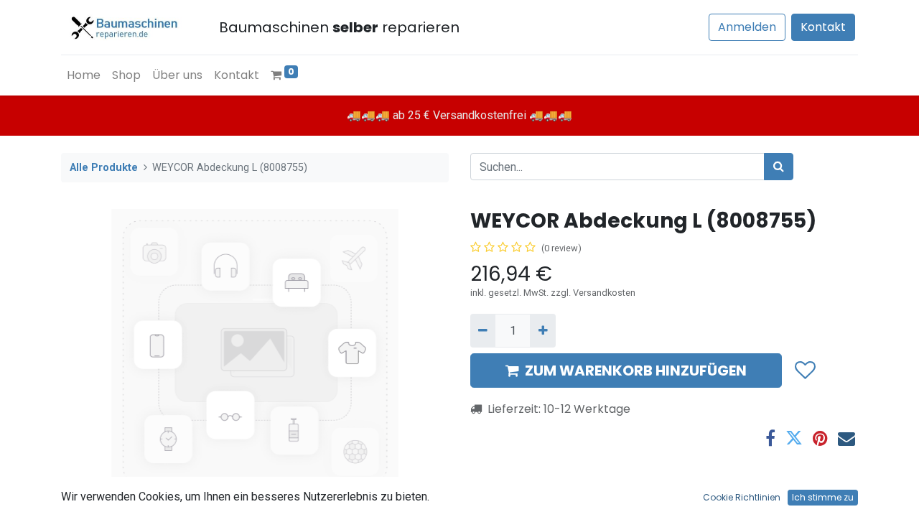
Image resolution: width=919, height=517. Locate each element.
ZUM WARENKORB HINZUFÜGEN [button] (636, 370)
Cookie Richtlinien (741, 497)
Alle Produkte (104, 168)
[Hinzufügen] (542, 330)
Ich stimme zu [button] (823, 497)
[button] (804, 370)
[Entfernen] (482, 330)
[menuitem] (83, 75)
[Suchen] (778, 166)
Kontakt (823, 27)
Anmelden (747, 27)
